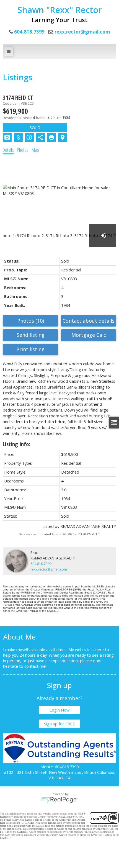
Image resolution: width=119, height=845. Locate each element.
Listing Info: (16, 444)
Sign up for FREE (59, 723)
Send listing (31, 335)
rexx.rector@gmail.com (82, 32)
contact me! (35, 666)
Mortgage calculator (88, 335)
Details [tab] (8, 150)
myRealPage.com (59, 800)
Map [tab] (35, 150)
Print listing (30, 349)
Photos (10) (30, 320)
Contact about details (89, 320)
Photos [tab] (23, 150)
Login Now (59, 710)
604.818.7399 (40, 563)
